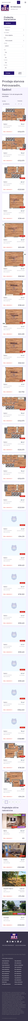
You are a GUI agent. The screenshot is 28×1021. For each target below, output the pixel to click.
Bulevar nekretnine (19, 965)
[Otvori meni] (25, 2)
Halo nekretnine (18, 967)
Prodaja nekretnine (6, 984)
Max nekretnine (18, 975)
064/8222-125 (14, 9)
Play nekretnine (5, 975)
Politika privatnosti (8, 945)
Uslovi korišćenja (20, 945)
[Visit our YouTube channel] (13, 941)
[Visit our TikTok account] (20, 941)
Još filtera (10, 23)
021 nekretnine (5, 963)
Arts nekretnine (5, 979)
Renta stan (4, 982)
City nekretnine (18, 960)
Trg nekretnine (18, 977)
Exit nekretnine (18, 973)
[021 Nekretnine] (5, 8)
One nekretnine (18, 979)
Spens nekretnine (6, 971)
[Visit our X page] (15, 941)
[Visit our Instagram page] (10, 941)
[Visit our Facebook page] (7, 941)
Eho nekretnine (18, 969)
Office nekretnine (6, 967)
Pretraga (9, 73)
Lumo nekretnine (18, 984)
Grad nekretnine (5, 960)
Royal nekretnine (6, 965)
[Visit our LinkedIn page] (18, 941)
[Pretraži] (18, 2)
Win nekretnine (18, 971)
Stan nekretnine (5, 973)
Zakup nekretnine (18, 982)
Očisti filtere (20, 73)
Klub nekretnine (5, 969)
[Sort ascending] (19, 104)
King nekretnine (5, 977)
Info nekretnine (18, 963)
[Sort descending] (21, 104)
